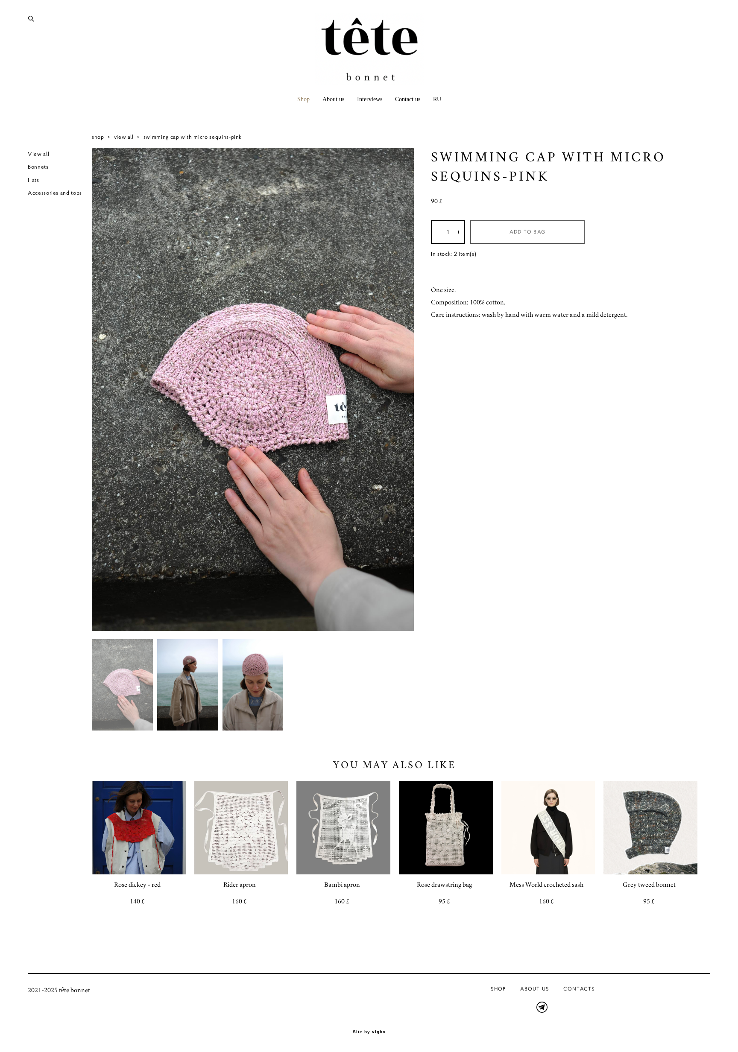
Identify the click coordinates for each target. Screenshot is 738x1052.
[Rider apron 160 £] (241, 827)
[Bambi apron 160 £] (343, 827)
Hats (33, 180)
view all (124, 136)
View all (38, 154)
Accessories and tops (55, 192)
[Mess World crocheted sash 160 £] (548, 827)
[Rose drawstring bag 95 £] (446, 827)
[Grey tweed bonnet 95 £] (650, 827)
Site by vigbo (369, 1032)
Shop (303, 99)
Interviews (369, 99)
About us (333, 99)
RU (437, 99)
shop (98, 136)
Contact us (407, 99)
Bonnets (38, 166)
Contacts (579, 988)
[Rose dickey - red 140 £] (139, 827)
